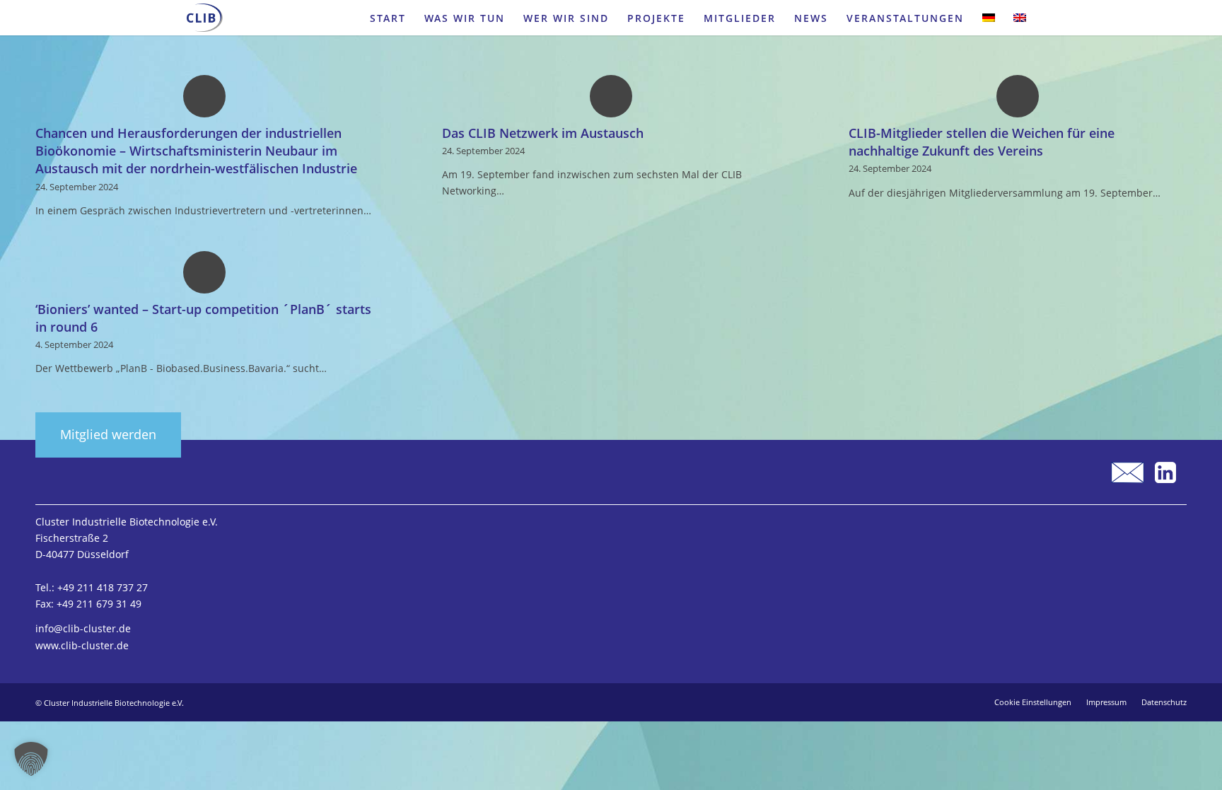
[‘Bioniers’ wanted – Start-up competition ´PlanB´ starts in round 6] (204, 271)
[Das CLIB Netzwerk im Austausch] (611, 95)
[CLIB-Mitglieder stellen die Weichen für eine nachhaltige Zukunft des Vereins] (1018, 95)
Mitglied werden (108, 434)
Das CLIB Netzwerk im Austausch (543, 132)
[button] (31, 759)
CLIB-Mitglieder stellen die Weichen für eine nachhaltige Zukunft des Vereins (982, 141)
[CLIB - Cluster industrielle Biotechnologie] (205, 17)
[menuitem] (388, 17)
